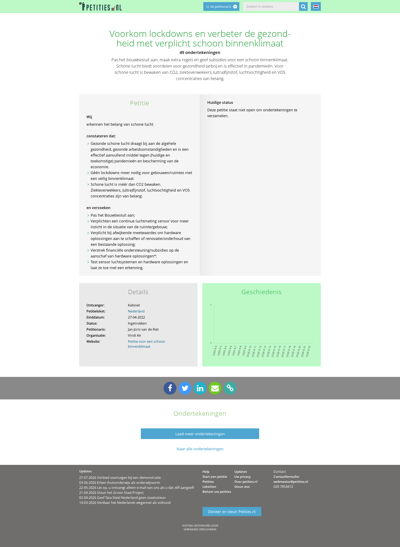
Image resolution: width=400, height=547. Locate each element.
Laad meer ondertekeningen (200, 433)
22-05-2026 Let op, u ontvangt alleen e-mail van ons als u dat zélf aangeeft (136, 487)
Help (205, 471)
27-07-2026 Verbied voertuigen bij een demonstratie (120, 477)
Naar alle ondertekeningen (200, 449)
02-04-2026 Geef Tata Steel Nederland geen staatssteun (122, 497)
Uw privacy (242, 476)
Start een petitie (214, 476)
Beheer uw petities (216, 491)
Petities (208, 481)
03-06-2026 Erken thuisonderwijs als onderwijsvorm (119, 482)
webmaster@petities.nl (291, 481)
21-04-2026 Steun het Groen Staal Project (111, 492)
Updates (240, 471)
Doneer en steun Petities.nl (232, 511)
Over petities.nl (246, 481)
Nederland (136, 311)
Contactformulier (286, 476)
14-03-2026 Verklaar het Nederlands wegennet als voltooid (125, 502)
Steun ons (242, 486)
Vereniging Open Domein (200, 529)
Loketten (209, 486)
